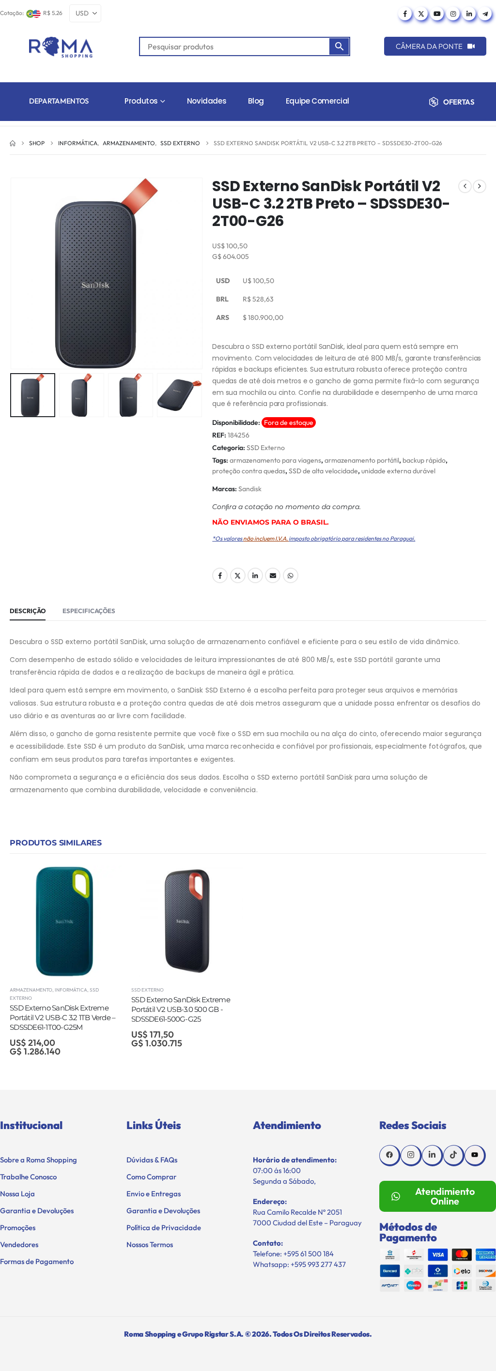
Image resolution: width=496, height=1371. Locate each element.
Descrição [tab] (28, 611)
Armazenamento (31, 990)
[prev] (465, 186)
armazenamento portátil (362, 460)
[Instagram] (453, 13)
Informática (71, 990)
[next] (479, 186)
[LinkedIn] (469, 13)
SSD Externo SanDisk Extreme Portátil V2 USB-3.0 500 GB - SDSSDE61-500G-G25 (180, 1009)
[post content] (66, 921)
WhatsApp (290, 575)
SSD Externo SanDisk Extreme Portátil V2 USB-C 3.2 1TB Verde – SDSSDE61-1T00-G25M (62, 1017)
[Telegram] (485, 13)
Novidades (207, 101)
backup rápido (424, 460)
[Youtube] (437, 13)
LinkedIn (255, 575)
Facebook (220, 575)
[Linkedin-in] (432, 1155)
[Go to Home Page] (13, 143)
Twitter (238, 575)
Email (272, 575)
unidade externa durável (398, 471)
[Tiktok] (454, 1155)
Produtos (141, 101)
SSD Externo (266, 447)
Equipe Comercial (317, 101)
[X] (421, 13)
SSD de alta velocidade (323, 471)
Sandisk (250, 488)
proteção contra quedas (248, 471)
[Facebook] (405, 13)
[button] (12, 273)
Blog (256, 101)
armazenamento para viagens (275, 460)
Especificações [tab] (88, 611)
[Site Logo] (61, 47)
